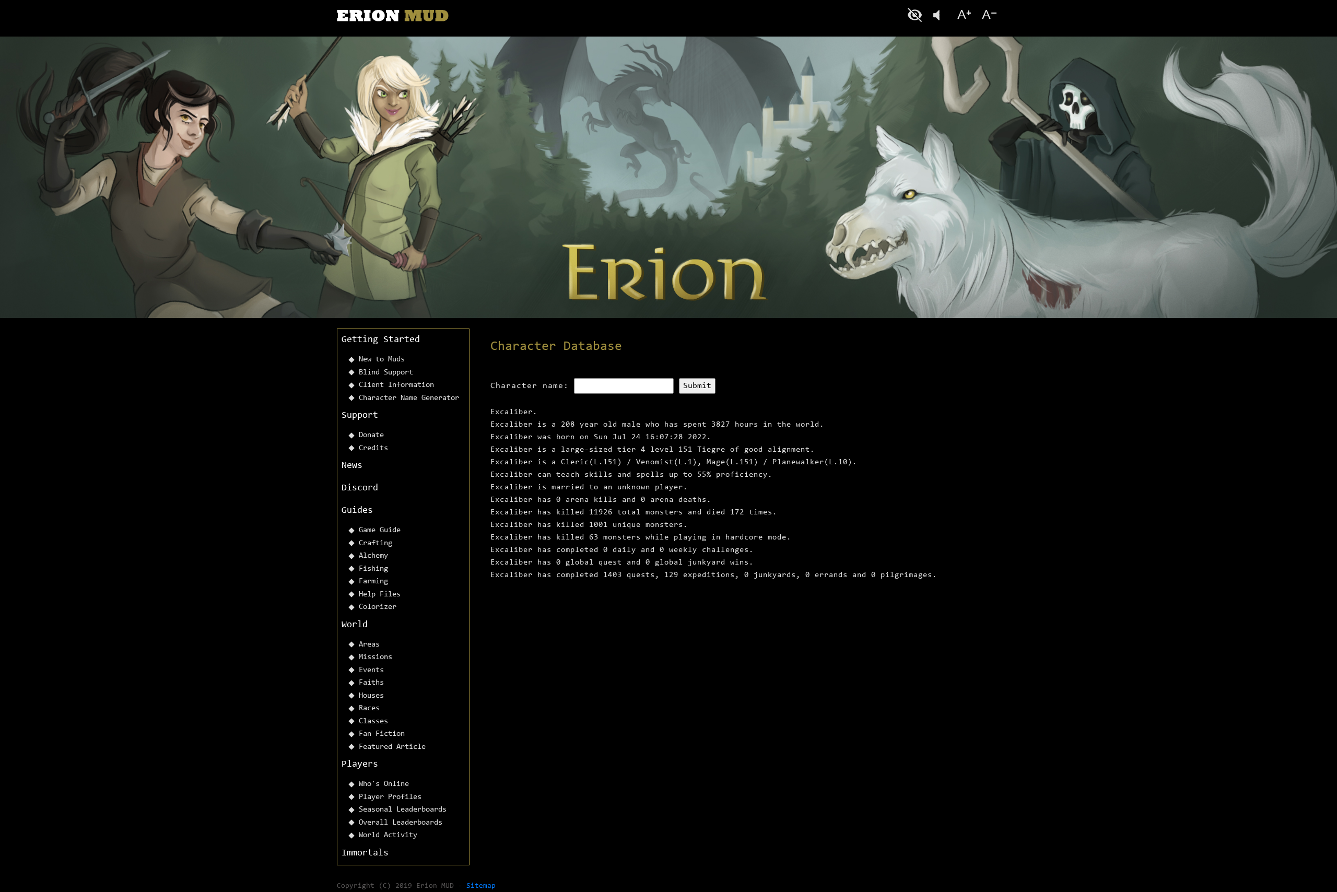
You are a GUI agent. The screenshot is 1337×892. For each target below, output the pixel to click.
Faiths (371, 683)
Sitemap (481, 886)
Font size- (988, 15)
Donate (371, 435)
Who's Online (384, 784)
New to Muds (382, 359)
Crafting (375, 543)
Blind (916, 15)
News (352, 466)
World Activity (388, 835)
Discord (360, 488)
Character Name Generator (409, 398)
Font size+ (964, 15)
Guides (357, 510)
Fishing (373, 569)
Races (369, 708)
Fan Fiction (382, 734)
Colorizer (377, 607)
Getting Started (381, 340)
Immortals (365, 853)
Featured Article (392, 747)
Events (371, 670)
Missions (375, 657)
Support (360, 415)
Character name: (529, 386)
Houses (371, 696)
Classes (373, 721)
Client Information (396, 385)
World (355, 625)
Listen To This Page (940, 15)
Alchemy (373, 556)
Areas (369, 645)
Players (360, 764)
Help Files (380, 594)
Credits (373, 448)
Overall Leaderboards (400, 823)
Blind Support (386, 373)
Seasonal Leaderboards (403, 810)
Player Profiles (390, 797)
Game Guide (380, 530)
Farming (373, 581)
